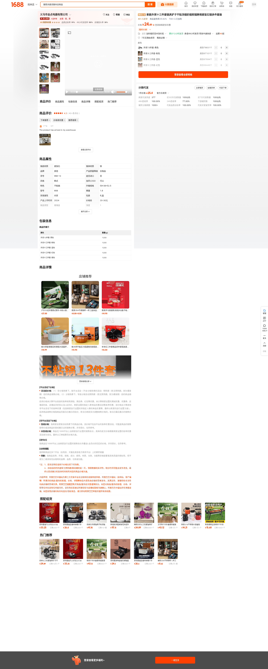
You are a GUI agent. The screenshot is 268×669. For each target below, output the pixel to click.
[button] (98, 64)
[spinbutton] (221, 48)
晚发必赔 (161, 38)
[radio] (55, 113)
